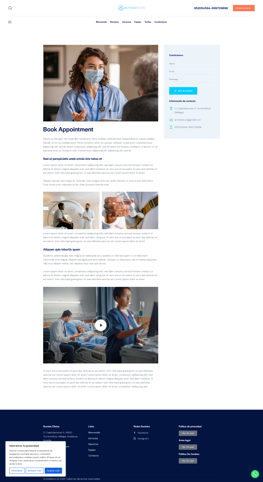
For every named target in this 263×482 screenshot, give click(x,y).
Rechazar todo (34, 470)
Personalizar (17, 470)
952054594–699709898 (188, 127)
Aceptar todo (53, 470)
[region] (35, 459)
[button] (9, 22)
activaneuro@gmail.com (188, 119)
